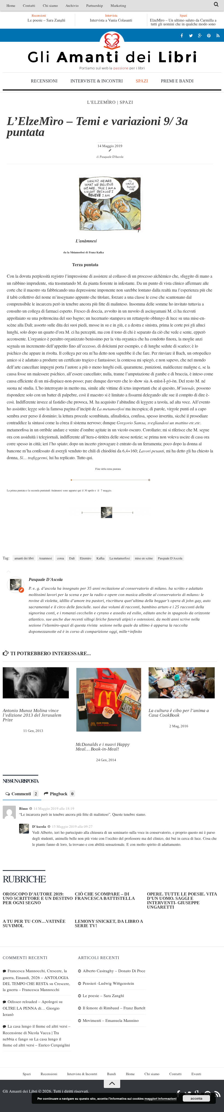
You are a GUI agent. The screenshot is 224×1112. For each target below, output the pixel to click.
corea (60, 558)
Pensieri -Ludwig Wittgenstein (108, 983)
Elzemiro (85, 558)
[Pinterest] (208, 35)
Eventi (196, 1073)
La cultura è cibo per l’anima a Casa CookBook (179, 713)
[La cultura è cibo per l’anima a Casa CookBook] (182, 682)
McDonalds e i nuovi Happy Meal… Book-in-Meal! (103, 747)
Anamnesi (45, 558)
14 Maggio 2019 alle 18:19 (54, 808)
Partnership (94, 5)
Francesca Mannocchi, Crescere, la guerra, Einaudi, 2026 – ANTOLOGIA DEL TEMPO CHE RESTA (36, 977)
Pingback (61, 794)
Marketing (118, 5)
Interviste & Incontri (96, 81)
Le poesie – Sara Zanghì (46, 20)
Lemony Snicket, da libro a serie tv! (109, 923)
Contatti (29, 5)
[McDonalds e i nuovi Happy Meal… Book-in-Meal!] (109, 699)
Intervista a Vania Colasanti (111, 20)
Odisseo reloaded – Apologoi (33, 1001)
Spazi (142, 81)
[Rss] (217, 35)
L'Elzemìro (101, 102)
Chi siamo (50, 5)
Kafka (100, 558)
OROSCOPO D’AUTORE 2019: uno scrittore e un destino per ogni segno (38, 898)
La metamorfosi (120, 558)
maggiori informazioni (160, 1098)
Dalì (72, 558)
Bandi (111, 1073)
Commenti (24, 794)
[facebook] (181, 35)
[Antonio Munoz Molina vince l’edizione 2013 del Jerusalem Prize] (36, 682)
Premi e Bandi (177, 81)
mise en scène (144, 558)
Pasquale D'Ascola (111, 156)
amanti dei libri (24, 558)
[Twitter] (190, 35)
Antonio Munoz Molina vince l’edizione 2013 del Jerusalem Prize (32, 715)
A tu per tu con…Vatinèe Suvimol (34, 923)
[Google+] (199, 35)
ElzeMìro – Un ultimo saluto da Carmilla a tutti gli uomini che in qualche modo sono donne (183, 23)
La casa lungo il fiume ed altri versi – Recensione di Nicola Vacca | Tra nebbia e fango (36, 1032)
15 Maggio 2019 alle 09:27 (72, 826)
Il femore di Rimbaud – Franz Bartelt (114, 1007)
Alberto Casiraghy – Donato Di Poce (114, 970)
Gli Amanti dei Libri (112, 50)
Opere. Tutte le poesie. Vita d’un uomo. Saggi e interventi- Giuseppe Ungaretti (182, 900)
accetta (196, 1098)
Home (11, 5)
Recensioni (44, 81)
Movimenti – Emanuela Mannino (111, 1020)
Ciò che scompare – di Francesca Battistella (105, 896)
